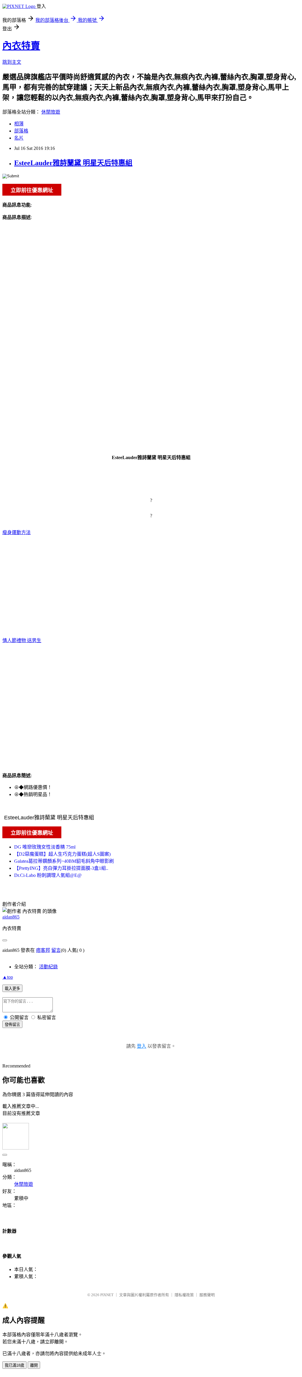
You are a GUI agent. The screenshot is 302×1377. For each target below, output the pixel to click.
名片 (19, 137)
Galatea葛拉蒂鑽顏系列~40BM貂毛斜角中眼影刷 (64, 861)
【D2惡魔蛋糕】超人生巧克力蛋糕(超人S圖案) (62, 854)
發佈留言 (12, 1024)
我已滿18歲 (14, 1365)
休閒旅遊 (50, 111)
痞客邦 (43, 950)
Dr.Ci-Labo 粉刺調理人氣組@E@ (48, 875)
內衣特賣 (21, 45)
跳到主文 (11, 62)
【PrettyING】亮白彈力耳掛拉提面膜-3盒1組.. (61, 868)
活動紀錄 (48, 966)
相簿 (19, 123)
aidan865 (10, 916)
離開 (34, 1365)
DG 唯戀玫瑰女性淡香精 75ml (45, 846)
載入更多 (12, 988)
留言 (56, 950)
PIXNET (107, 1295)
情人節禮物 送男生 (21, 640)
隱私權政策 (184, 1295)
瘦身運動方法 (16, 532)
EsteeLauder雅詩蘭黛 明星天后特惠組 (73, 163)
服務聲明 (207, 1295)
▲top (7, 977)
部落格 (21, 130)
